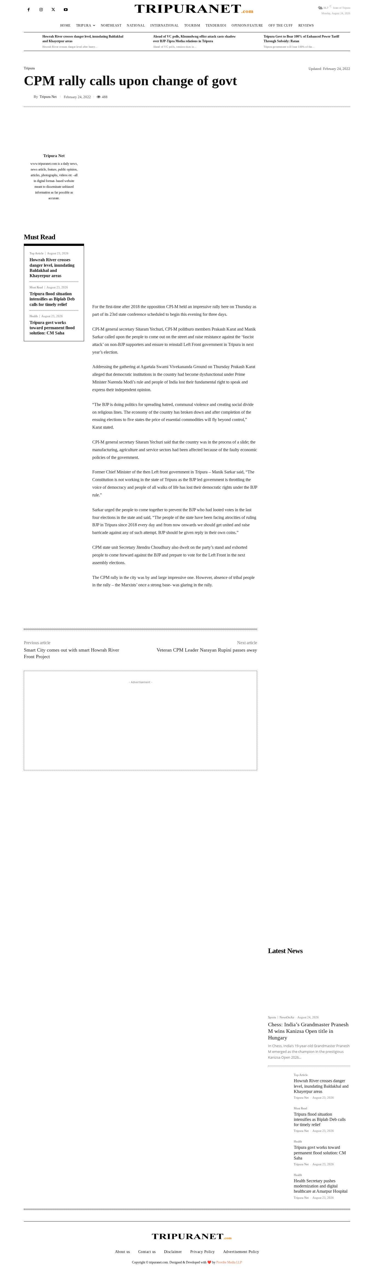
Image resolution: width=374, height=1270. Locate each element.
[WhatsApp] (154, 611)
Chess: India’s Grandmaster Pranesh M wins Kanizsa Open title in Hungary (308, 1031)
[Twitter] (53, 10)
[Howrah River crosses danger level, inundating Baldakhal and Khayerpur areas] (32, 42)
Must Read (36, 287)
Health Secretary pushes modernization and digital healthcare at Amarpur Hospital (320, 1186)
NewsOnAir (287, 1017)
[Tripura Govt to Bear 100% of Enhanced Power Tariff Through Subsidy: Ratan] (253, 42)
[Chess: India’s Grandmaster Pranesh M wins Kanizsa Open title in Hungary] (309, 985)
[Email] (166, 611)
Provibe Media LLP (229, 1262)
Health (34, 316)
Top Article (37, 253)
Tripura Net (48, 96)
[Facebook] (28, 10)
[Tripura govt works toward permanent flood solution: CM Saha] (278, 1150)
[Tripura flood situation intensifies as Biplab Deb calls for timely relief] (278, 1117)
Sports (272, 1017)
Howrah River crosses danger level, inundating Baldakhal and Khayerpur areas (321, 1085)
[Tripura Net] (29, 96)
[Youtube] (65, 10)
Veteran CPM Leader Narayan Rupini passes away (207, 650)
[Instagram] (41, 10)
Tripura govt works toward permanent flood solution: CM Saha (52, 327)
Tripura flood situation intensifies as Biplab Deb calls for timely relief (52, 298)
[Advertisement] (140, 723)
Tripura (29, 68)
